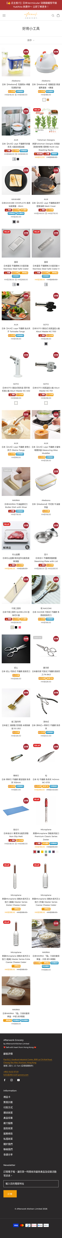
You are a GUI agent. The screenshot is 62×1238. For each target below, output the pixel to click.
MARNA (16, 500)
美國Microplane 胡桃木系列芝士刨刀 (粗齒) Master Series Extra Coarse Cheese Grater (16, 959)
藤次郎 (46, 667)
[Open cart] (58, 15)
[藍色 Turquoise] (50, 852)
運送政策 (8, 1112)
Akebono (16, 81)
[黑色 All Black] (16, 627)
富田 (16, 262)
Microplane (46, 829)
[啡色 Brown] (48, 100)
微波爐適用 (49, 91)
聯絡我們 (8, 1149)
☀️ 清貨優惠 (38, 154)
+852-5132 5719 (10, 1071)
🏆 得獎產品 (24, 273)
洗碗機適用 (20, 91)
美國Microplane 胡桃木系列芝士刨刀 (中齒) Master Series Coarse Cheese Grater (46, 902)
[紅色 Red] (35, 852)
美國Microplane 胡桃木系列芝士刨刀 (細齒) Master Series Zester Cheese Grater (16, 902)
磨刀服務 (8, 1123)
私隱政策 (8, 1139)
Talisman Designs (46, 140)
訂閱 (10, 1194)
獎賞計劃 (8, 1102)
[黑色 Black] (18, 159)
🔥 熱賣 (7, 151)
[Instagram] (11, 1080)
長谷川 (16, 829)
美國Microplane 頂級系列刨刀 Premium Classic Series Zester (46, 836)
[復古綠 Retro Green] (46, 852)
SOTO (46, 324)
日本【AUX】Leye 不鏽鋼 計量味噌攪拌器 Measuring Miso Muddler (46, 450)
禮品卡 (6, 1097)
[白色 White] (44, 100)
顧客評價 (8, 1053)
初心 (16, 667)
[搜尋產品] (53, 15)
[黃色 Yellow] (42, 852)
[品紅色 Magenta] (20, 627)
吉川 (46, 554)
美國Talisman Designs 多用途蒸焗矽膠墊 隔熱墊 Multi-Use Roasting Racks (46, 147)
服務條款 (8, 1133)
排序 (29, 40)
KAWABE (16, 199)
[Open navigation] (4, 15)
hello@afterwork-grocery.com (15, 1075)
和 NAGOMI (46, 608)
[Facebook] (4, 1080)
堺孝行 (16, 775)
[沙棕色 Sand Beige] (12, 627)
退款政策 (8, 1128)
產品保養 (8, 1118)
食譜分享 (8, 1154)
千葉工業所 (16, 608)
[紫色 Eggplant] (53, 852)
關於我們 (8, 1144)
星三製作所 (16, 721)
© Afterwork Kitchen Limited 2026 (31, 1209)
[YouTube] (18, 1080)
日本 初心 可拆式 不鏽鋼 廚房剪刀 (16, 671)
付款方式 (8, 1107)
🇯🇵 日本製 (12, 91)
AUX (16, 140)
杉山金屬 (16, 554)
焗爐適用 (54, 154)
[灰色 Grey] (18, 222)
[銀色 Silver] (14, 159)
